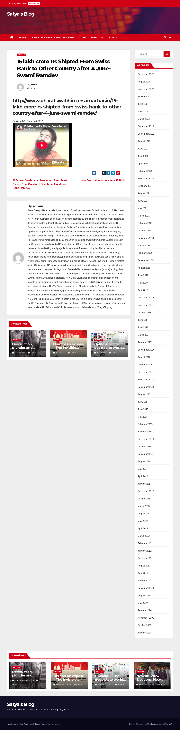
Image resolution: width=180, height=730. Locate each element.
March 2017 (144, 335)
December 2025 (146, 74)
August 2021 (144, 193)
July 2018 (143, 320)
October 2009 (144, 625)
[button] (165, 37)
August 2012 (144, 513)
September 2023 (146, 96)
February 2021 (145, 223)
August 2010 (144, 595)
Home (22, 37)
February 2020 (145, 253)
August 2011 (144, 565)
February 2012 (145, 543)
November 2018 (146, 305)
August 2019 (144, 268)
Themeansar (55, 724)
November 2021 (146, 178)
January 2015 (145, 431)
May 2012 (143, 521)
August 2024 (144, 82)
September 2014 (146, 454)
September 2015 (146, 387)
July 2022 (143, 149)
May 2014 (143, 469)
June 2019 (143, 275)
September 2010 (146, 588)
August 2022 (144, 141)
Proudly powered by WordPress (20, 724)
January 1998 (145, 633)
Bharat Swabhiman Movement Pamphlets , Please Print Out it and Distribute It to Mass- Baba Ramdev (40, 184)
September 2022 (146, 134)
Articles (21, 54)
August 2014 (144, 461)
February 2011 (145, 580)
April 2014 (143, 476)
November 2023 (146, 89)
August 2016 (144, 357)
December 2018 (146, 297)
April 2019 (143, 290)
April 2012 (143, 528)
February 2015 (145, 424)
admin (34, 84)
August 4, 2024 (64, 685)
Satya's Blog (20, 14)
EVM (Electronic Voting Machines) (54, 37)
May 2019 (143, 283)
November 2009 (146, 618)
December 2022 (146, 126)
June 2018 (143, 327)
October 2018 (144, 312)
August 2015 (144, 394)
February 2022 (145, 171)
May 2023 (143, 111)
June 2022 (143, 156)
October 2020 (144, 230)
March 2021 (144, 216)
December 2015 (146, 372)
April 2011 (143, 573)
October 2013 (144, 498)
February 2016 (145, 364)
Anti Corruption (92, 37)
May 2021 (143, 208)
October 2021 (144, 186)
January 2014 (145, 484)
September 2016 (146, 350)
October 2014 (144, 446)
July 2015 (143, 402)
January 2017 (145, 342)
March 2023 (144, 119)
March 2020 (144, 245)
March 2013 (144, 506)
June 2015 (143, 409)
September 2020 (146, 238)
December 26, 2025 (24, 680)
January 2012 (145, 551)
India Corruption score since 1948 (101, 180)
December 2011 (146, 558)
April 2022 (143, 163)
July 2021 (143, 201)
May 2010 (143, 603)
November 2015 (146, 379)
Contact (115, 37)
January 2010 (145, 610)
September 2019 (146, 260)
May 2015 (143, 417)
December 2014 (146, 439)
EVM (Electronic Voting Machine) (158, 724)
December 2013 (146, 491)
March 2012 (144, 536)
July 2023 (143, 104)
